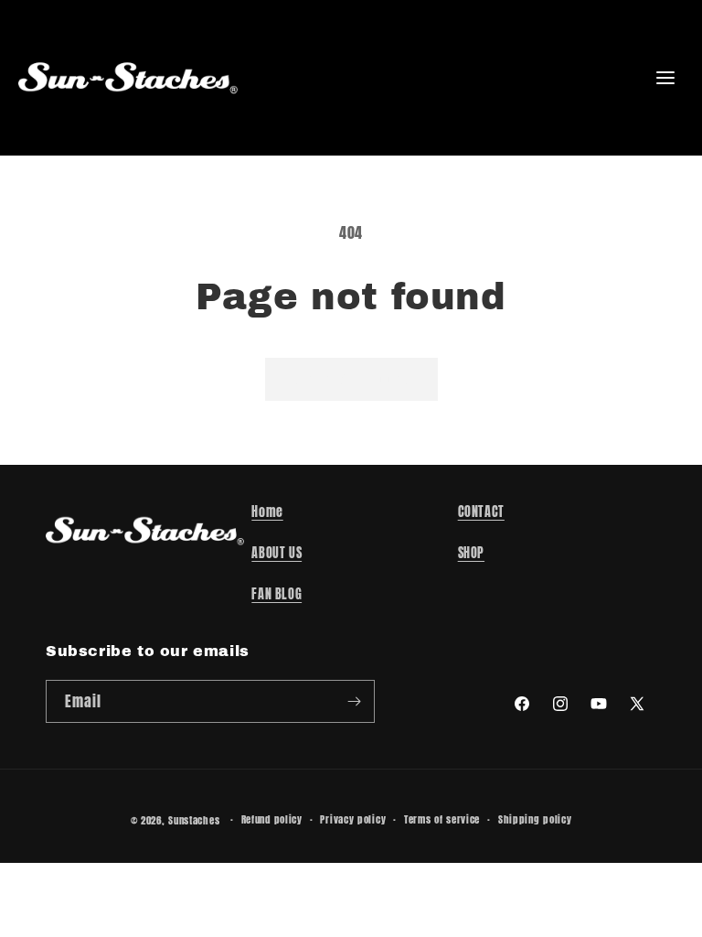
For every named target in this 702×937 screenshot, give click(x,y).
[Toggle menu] (665, 77)
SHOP (471, 553)
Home (266, 512)
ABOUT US (276, 553)
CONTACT (481, 512)
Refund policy (272, 819)
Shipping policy (535, 819)
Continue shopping (351, 378)
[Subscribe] (354, 701)
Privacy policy (353, 819)
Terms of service (442, 819)
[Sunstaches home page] (128, 77)
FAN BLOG (276, 594)
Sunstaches (193, 820)
